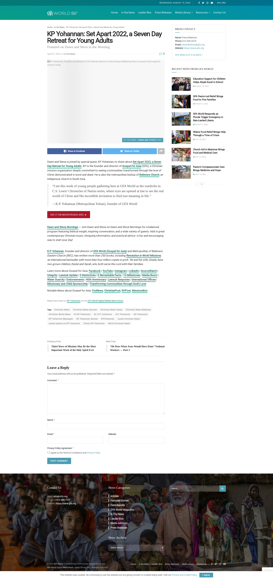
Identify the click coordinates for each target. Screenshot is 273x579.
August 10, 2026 (201, 86)
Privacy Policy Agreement (60, 448)
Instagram (121, 270)
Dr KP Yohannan (82, 314)
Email (51, 434)
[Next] (201, 184)
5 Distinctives (88, 275)
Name (51, 419)
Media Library (182, 12)
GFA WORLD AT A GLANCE (188, 55)
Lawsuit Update (68, 275)
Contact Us (219, 12)
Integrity (52, 275)
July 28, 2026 (200, 139)
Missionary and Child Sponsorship (67, 283)
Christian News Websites (138, 310)
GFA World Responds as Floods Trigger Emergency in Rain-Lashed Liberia (208, 117)
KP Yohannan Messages (61, 319)
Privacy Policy (93, 452)
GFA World (58, 564)
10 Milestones (131, 275)
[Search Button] (222, 488)
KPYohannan (107, 319)
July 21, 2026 (200, 157)
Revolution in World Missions (143, 255)
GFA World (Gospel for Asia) (110, 251)
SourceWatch (149, 270)
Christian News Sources (85, 310)
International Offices (144, 279)
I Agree (206, 575)
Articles (114, 496)
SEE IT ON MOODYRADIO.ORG (67, 214)
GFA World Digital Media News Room (105, 301)
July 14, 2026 (200, 174)
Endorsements (75, 279)
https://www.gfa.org (194, 48)
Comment (53, 380)
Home (114, 12)
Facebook (95, 270)
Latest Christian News (129, 319)
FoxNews (97, 290)
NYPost (126, 290)
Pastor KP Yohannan (94, 323)
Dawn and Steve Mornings (62, 227)
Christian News (62, 310)
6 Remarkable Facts (109, 275)
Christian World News (59, 314)
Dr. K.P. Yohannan (103, 314)
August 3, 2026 (201, 104)
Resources (202, 12)
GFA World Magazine (122, 509)
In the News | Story (143, 140)
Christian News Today (111, 310)
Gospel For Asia (131, 166)
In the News (128, 12)
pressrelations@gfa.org (193, 44)
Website (112, 434)
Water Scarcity (56, 279)
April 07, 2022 (54, 54)
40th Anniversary (96, 279)
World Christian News (119, 323)
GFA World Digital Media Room (60, 567)
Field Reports (117, 505)
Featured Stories (119, 500)
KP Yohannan (73, 301)
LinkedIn (134, 270)
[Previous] (196, 184)
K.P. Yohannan (55, 251)
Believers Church (149, 174)
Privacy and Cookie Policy (184, 575)
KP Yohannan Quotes (87, 319)
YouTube (108, 270)
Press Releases (163, 12)
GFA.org (221, 3)
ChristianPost (112, 290)
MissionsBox (139, 290)
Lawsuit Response (119, 279)
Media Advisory (119, 523)
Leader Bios (144, 12)
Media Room (149, 275)
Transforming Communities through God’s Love (118, 283)
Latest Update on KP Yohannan (64, 323)
